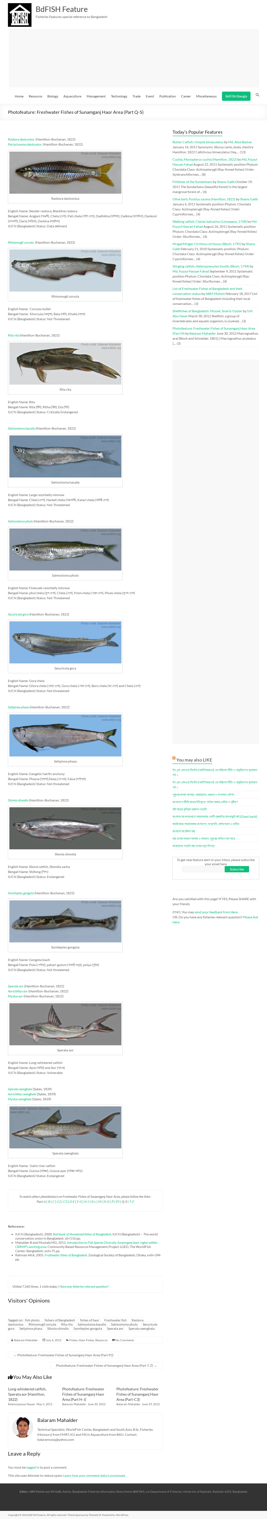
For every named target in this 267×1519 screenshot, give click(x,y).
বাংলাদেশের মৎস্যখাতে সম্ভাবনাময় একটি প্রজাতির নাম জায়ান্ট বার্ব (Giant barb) (215, 816)
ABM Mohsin (215, 294)
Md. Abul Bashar (240, 142)
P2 (118, 1201)
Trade (136, 96)
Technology (119, 96)
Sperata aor (115, 1328)
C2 (59, 1201)
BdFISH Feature (62, 9)
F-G (79, 1201)
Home (19, 96)
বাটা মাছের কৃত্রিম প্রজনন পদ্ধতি (190, 809)
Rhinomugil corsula (42, 1324)
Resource (35, 96)
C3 (65, 1201)
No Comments (124, 1340)
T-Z (131, 1201)
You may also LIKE (194, 760)
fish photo (32, 1320)
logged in (32, 1467)
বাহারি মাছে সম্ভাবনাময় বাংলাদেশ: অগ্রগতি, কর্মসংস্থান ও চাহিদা (206, 824)
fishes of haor (89, 1320)
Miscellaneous (206, 96)
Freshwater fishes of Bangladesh (66, 1255)
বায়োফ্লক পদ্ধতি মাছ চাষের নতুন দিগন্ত (194, 846)
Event (150, 96)
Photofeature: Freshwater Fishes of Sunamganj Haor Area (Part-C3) (137, 1394)
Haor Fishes (86, 1340)
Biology (52, 96)
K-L (93, 1201)
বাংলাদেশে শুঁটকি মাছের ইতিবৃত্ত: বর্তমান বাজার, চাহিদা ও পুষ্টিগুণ (205, 802)
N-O (106, 1201)
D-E (72, 1201)
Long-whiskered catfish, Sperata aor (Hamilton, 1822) (27, 1394)
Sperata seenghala (141, 1328)
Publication (167, 96)
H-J (86, 1201)
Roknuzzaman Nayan (21, 1404)
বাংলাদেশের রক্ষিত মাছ (184, 831)
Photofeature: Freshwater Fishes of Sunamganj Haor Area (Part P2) (63, 1355)
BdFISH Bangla (236, 96)
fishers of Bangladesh (60, 1320)
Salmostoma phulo (124, 1324)
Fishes (73, 1340)
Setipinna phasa (30, 1328)
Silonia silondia (58, 1328)
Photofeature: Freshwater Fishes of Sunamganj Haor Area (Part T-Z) (106, 1365)
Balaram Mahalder (26, 1340)
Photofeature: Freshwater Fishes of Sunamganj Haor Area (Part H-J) (83, 1394)
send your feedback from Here (216, 912)
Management (96, 96)
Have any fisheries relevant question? (83, 1286)
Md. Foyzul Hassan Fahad (191, 271)
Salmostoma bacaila (92, 1324)
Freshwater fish (115, 1320)
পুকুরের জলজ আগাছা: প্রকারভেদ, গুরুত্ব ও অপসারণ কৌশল (203, 794)
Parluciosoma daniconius (25, 144)
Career (186, 96)
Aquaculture (72, 96)
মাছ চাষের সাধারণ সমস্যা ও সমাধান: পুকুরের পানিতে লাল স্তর (204, 838)
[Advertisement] (134, 58)
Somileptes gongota (88, 1328)
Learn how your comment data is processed (94, 1475)
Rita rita (67, 1324)
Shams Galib (226, 182)
